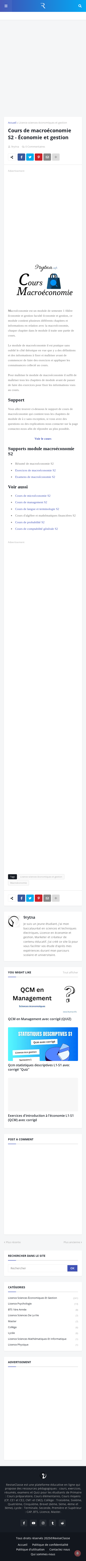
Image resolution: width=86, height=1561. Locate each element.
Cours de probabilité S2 (30, 522)
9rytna (29, 917)
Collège (43, 1327)
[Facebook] (21, 157)
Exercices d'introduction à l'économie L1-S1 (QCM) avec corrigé (41, 1117)
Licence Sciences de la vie (43, 1315)
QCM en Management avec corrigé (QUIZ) (39, 1019)
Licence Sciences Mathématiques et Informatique (43, 1339)
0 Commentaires (35, 146)
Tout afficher (70, 972)
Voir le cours (43, 438)
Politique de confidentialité (50, 1545)
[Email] (47, 157)
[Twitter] (30, 157)
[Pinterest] (38, 157)
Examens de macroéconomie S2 (35, 476)
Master (43, 1321)
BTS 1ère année (43, 1309)
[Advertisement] (43, 68)
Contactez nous (59, 1549)
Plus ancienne (72, 1242)
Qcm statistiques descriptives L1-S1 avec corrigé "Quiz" (39, 1067)
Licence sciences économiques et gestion (43, 122)
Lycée (43, 1333)
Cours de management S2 (31, 502)
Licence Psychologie (43, 1303)
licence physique (43, 1344)
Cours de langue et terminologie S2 (37, 509)
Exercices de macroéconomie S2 (35, 470)
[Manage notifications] (77, 1553)
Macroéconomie (18, 882)
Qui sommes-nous (43, 1554)
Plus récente (13, 1242)
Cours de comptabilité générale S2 (36, 528)
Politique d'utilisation (30, 1549)
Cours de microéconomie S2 (33, 495)
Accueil (12, 122)
